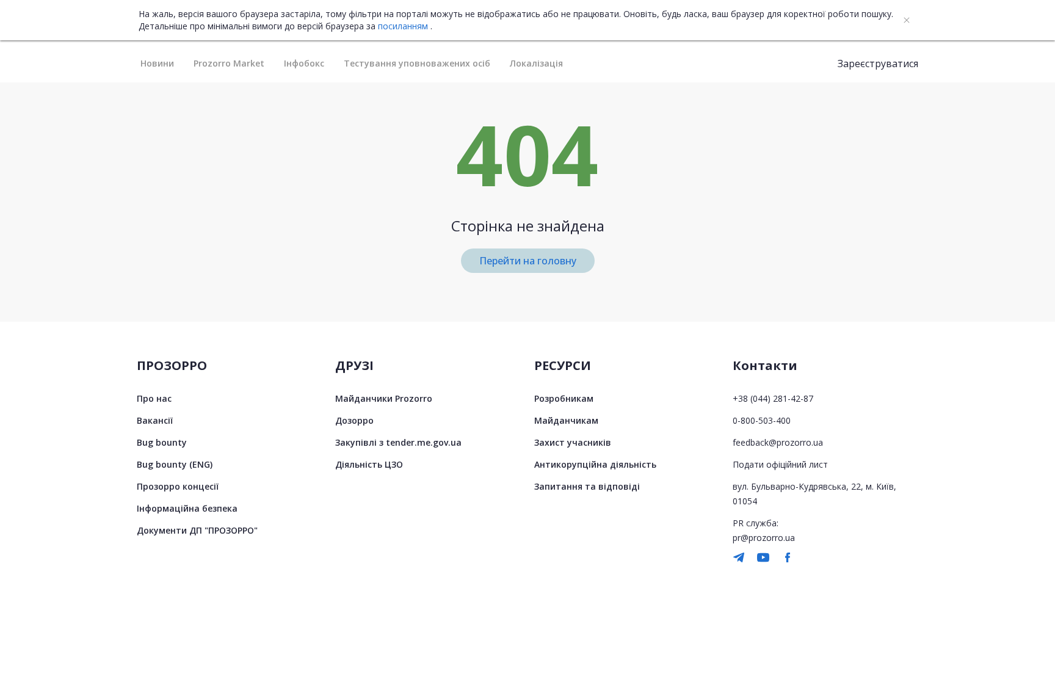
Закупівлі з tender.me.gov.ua (398, 442)
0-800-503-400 (762, 420)
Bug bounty (162, 442)
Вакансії (155, 420)
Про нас (154, 398)
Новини (157, 63)
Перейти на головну (527, 260)
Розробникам (563, 398)
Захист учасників (572, 442)
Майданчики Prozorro (383, 398)
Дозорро (354, 420)
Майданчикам (566, 420)
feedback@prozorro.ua (778, 442)
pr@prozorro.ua (764, 537)
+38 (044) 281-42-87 (773, 398)
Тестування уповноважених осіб (417, 63)
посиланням (403, 26)
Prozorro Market (229, 63)
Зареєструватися (878, 63)
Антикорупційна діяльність (595, 464)
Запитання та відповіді (587, 486)
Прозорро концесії (178, 486)
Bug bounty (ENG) (174, 464)
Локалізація (536, 63)
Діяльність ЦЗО (369, 464)
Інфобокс (304, 63)
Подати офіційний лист (780, 464)
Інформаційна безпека (187, 508)
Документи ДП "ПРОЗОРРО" (197, 530)
